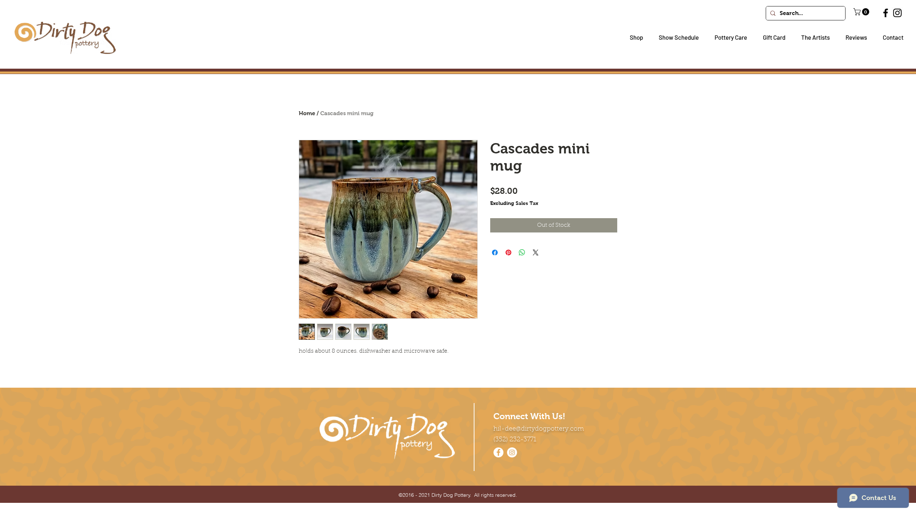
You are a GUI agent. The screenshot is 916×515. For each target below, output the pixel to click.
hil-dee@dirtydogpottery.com (538, 429)
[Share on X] (535, 252)
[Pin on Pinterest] (508, 252)
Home (307, 113)
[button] (633, 37)
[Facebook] (885, 13)
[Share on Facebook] (495, 252)
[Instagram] (897, 13)
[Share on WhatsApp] (522, 252)
